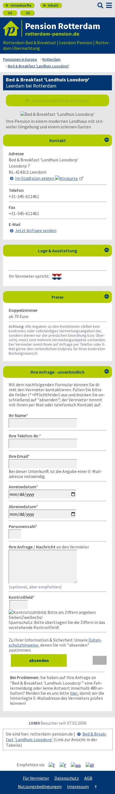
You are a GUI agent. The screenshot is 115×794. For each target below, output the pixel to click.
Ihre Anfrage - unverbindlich (69, 372)
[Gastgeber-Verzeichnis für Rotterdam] (12, 28)
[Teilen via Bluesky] (65, 765)
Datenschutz (66, 778)
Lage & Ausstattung (73, 250)
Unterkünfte (18, 5)
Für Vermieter (36, 778)
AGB (88, 778)
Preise (80, 297)
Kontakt (79, 140)
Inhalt (50, 5)
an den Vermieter (49, 547)
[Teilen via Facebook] (54, 765)
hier (74, 693)
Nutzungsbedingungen (40, 786)
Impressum (78, 786)
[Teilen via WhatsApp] (78, 765)
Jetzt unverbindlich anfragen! (60, 100)
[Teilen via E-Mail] (92, 765)
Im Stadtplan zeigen (35, 178)
